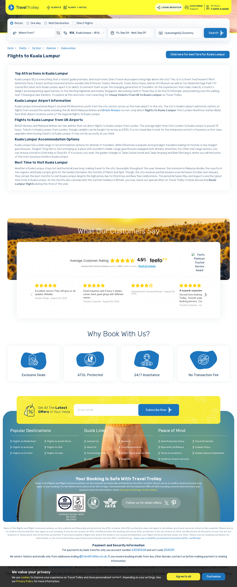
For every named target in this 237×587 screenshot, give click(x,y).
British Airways (111, 110)
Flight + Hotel (77, 7)
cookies (25, 577)
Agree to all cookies (183, 577)
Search (213, 33)
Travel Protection (204, 441)
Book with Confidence (172, 447)
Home (10, 48)
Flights (56, 7)
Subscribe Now (156, 410)
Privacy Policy (24, 581)
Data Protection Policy (172, 441)
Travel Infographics (97, 453)
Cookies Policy (202, 447)
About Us (91, 447)
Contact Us (93, 441)
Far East (36, 48)
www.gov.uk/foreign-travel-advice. (139, 490)
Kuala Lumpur (68, 48)
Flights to (24, 441)
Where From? (26, 32)
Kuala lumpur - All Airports (86, 32)
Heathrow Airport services (175, 459)
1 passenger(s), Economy (179, 33)
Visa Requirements (131, 447)
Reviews (125, 441)
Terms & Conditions (171, 453)
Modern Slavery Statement (209, 453)
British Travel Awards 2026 (135, 453)
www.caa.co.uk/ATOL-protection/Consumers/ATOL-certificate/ (167, 538)
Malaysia (51, 48)
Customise (214, 576)
